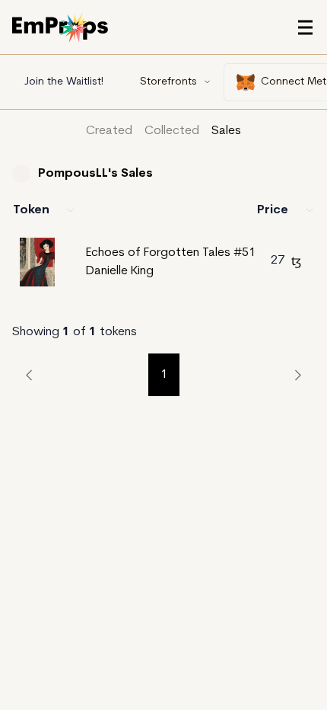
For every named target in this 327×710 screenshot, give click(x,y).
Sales (226, 131)
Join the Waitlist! (63, 82)
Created (109, 131)
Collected (171, 131)
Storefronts (168, 82)
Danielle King (120, 271)
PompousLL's (79, 174)
